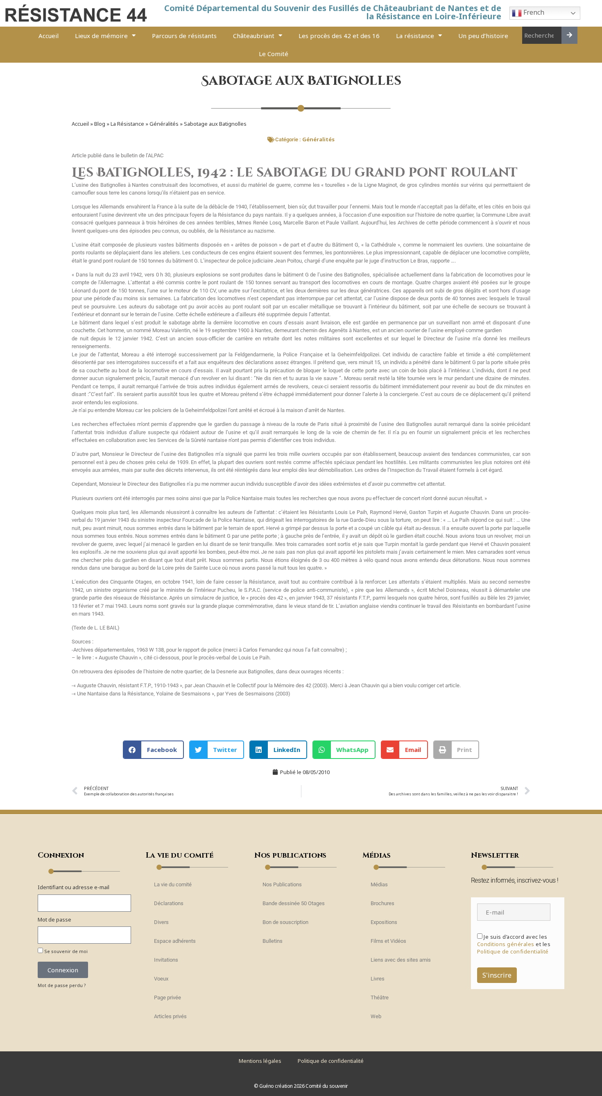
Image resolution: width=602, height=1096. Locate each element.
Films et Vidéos (388, 941)
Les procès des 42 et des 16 (339, 36)
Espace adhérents (175, 941)
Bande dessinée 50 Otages (294, 903)
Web (376, 1016)
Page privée (167, 997)
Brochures (382, 903)
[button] (153, 749)
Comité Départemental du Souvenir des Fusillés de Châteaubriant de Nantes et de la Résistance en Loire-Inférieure (332, 12)
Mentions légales (260, 1060)
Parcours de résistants (184, 36)
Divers (161, 922)
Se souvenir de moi (65, 951)
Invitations (166, 960)
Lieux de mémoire (101, 36)
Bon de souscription (285, 922)
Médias (379, 884)
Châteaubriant (253, 36)
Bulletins (273, 941)
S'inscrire (496, 975)
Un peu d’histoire (483, 36)
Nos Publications (282, 884)
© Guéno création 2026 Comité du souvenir (301, 1085)
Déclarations (168, 903)
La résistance (415, 36)
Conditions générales (505, 944)
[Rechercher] (569, 35)
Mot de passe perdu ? (62, 985)
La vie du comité (173, 884)
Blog (99, 123)
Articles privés (170, 1016)
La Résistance (127, 123)
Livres (378, 979)
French (533, 12)
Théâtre (380, 997)
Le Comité (273, 54)
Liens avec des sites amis (401, 960)
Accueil (48, 36)
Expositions (384, 922)
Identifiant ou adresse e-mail (73, 887)
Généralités (164, 123)
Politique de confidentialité (513, 951)
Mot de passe (54, 919)
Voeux (161, 979)
